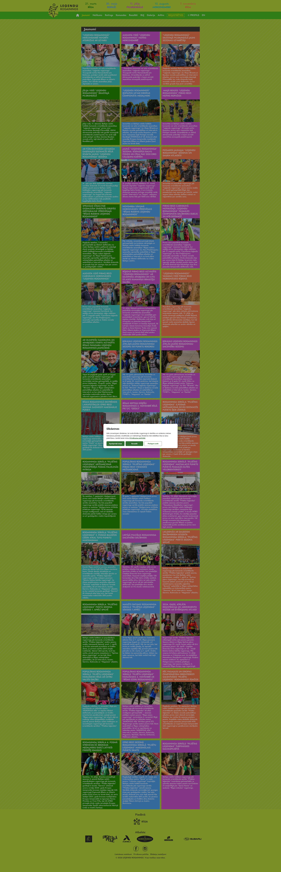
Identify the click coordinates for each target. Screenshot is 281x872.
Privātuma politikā (137, 438)
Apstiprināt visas (115, 444)
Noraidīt (134, 444)
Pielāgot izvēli (153, 444)
